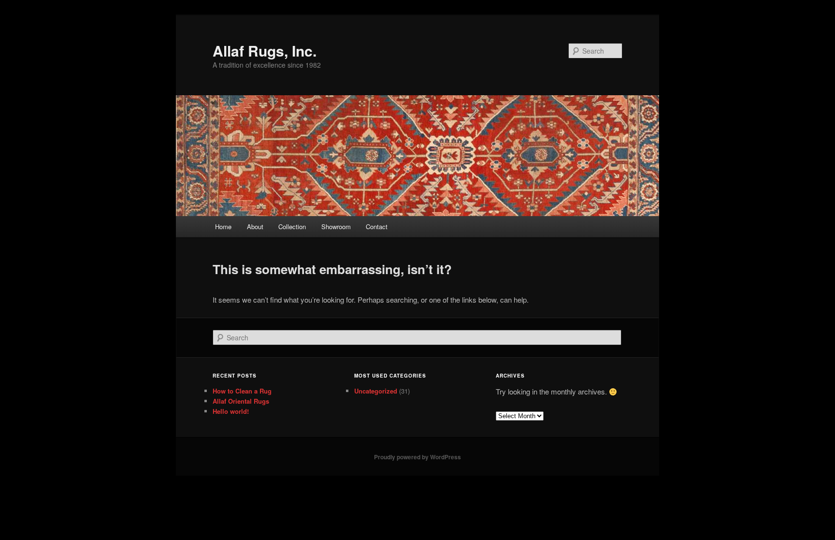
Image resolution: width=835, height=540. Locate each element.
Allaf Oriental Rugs (241, 401)
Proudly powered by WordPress (417, 456)
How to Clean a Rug (242, 390)
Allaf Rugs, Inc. (265, 50)
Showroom (336, 226)
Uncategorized (375, 390)
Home (223, 226)
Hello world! (231, 411)
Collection (292, 226)
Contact (377, 226)
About (255, 226)
